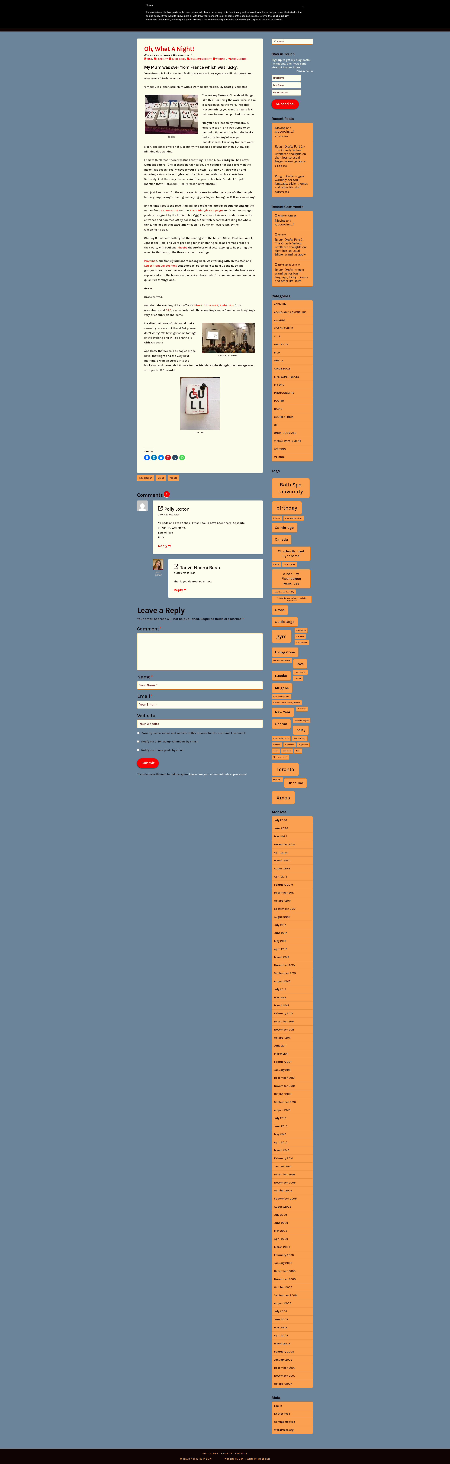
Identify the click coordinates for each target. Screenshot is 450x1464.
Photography (284, 392)
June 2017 (280, 932)
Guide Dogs (178, 59)
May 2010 (280, 1134)
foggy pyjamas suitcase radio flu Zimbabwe (292, 599)
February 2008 (284, 1351)
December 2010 (284, 1077)
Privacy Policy (304, 70)
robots (173, 478)
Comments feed (284, 1421)
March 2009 (282, 1247)
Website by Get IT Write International (247, 1458)
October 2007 (283, 1383)
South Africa (283, 417)
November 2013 (284, 965)
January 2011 (282, 1069)
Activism (280, 304)
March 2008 (282, 1343)
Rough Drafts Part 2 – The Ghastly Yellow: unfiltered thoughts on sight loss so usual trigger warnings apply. (290, 154)
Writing (220, 59)
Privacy (226, 1453)
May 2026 (280, 836)
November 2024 (285, 844)
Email (144, 696)
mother (298, 678)
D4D (168, 310)
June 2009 (281, 1222)
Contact (241, 1453)
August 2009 (282, 1206)
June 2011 (280, 1045)
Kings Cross (301, 642)
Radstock (289, 745)
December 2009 (284, 1174)
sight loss (303, 745)
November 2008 (285, 1279)
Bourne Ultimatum (293, 518)
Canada (281, 539)
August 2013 (282, 981)
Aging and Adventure (290, 312)
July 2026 (280, 820)
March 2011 (281, 1053)
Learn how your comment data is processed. (218, 774)
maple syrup (300, 672)
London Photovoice (281, 660)
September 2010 (285, 1102)
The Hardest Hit (280, 757)
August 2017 (282, 916)
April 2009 (281, 1238)
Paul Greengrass (281, 738)
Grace (161, 478)
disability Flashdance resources (291, 578)
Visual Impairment (200, 59)
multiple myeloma (281, 696)
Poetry (279, 400)
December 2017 (284, 892)
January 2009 (283, 1263)
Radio (278, 408)
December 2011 (284, 1021)
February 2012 (283, 1013)
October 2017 (282, 900)
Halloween (301, 630)
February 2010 (283, 1158)
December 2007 (284, 1367)
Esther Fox (227, 305)
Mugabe (282, 688)
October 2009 (283, 1190)
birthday (286, 508)
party (301, 730)
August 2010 (282, 1110)
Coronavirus (283, 328)
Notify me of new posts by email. (162, 750)
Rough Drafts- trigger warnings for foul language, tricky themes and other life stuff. (291, 182)
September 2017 (285, 908)
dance (276, 564)
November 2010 (284, 1085)
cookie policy (280, 15)
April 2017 (280, 949)
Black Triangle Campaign (206, 210)
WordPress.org (284, 1429)
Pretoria (276, 745)
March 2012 (281, 1005)
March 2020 (282, 860)
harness (300, 636)
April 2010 (280, 1142)
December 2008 (284, 1271)
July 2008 (280, 1311)
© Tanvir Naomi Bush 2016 (196, 1458)
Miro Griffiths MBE (206, 305)
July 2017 (280, 925)
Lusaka (281, 676)
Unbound (295, 783)
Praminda (150, 261)
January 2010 (282, 1166)
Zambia (279, 457)
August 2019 (282, 868)
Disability (162, 59)
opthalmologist (302, 720)
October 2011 (282, 1037)
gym (281, 636)
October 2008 (283, 1287)
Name (145, 677)
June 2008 (281, 1319)
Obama (281, 724)
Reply (163, 546)
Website (146, 715)
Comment (149, 629)
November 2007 (284, 1375)
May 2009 (280, 1230)
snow (275, 751)
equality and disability (283, 592)
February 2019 (283, 884)
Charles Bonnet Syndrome (291, 553)
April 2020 (281, 852)
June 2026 (281, 828)
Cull (149, 59)
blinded (276, 518)
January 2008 (283, 1359)
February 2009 (284, 1255)
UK (276, 425)
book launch (145, 478)
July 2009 (280, 1214)
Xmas (283, 798)
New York (302, 709)
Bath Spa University (290, 488)
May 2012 (280, 997)
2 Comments (238, 59)
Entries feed (282, 1413)
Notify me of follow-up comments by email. (169, 741)
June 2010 (280, 1126)
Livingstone (285, 652)
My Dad (279, 384)
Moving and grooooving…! (284, 129)
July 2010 (280, 1118)
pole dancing (300, 738)
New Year (282, 712)
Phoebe (182, 247)
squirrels (287, 751)
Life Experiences (287, 376)
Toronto (285, 769)
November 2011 (284, 1029)
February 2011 (283, 1061)
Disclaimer (210, 1453)
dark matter (289, 564)
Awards (280, 320)
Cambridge (284, 527)
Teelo (298, 751)
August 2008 (282, 1303)
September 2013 (285, 973)
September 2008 (285, 1295)
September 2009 (285, 1198)
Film (277, 352)
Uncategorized (285, 433)
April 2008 (281, 1335)
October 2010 (282, 1094)
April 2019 (280, 876)
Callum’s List (169, 210)
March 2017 (281, 957)
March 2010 (281, 1150)
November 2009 (284, 1182)
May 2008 (280, 1327)
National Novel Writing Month (286, 702)
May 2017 (280, 941)
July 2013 (280, 989)
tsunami (277, 780)
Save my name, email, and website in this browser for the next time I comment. (194, 733)
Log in (278, 1405)
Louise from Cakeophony (160, 265)
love (300, 664)
